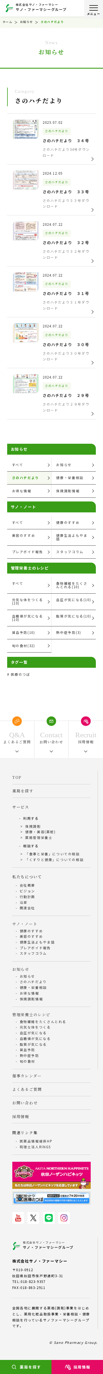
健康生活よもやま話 (71, 537)
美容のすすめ (23, 535)
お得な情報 (21, 491)
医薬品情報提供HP (36, 1141)
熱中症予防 (29, 1055)
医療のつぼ (20, 674)
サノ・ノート (24, 924)
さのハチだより (25, 477)
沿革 (23, 902)
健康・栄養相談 (69, 477)
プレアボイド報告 (27, 551)
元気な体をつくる (35, 1027)
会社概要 (27, 885)
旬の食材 (27, 1061)
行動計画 (27, 896)
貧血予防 (27, 1049)
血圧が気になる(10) (73, 599)
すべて (17, 464)
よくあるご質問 (27, 1089)
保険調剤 (33, 826)
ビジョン (27, 891)
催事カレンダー (27, 1075)
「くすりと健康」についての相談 (54, 859)
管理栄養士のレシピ (31, 1014)
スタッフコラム (69, 551)
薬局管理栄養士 (38, 837)
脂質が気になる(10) (73, 616)
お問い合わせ (25, 1102)
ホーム (7, 22)
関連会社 (27, 908)
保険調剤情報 (68, 491)
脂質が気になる (33, 1044)
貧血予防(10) (23, 632)
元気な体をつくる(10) (27, 601)
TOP (17, 777)
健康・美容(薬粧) (40, 831)
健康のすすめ (68, 522)
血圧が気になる (33, 1032)
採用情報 (82, 1367)
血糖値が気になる (35, 1038)
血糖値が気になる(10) (27, 618)
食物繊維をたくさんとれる (43, 1021)
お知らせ (26, 22)
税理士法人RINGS (35, 1147)
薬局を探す (30, 1367)
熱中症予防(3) (68, 632)
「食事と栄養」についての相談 (52, 854)
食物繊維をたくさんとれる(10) (71, 585)
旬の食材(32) (23, 645)
